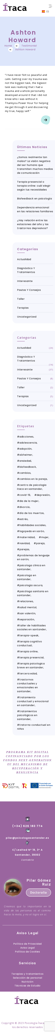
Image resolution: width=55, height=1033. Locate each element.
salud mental (28, 607)
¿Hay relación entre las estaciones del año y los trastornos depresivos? (33, 224)
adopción (25, 448)
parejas (24, 549)
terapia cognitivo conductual (29, 643)
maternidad (27, 537)
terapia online (28, 651)
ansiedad (25, 461)
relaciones (26, 601)
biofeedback (27, 467)
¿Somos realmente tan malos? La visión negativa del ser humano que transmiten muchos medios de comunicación (35, 165)
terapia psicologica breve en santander (31, 665)
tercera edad (28, 673)
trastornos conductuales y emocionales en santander (27, 685)
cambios (25, 473)
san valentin (27, 613)
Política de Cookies (27, 951)
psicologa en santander (26, 577)
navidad (24, 543)
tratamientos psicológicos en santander (27, 715)
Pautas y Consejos (29, 290)
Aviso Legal (27, 947)
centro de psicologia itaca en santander (31, 487)
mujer (45, 537)
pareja (40, 543)
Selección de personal (27, 978)
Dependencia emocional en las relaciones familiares (35, 209)
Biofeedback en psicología (34, 198)
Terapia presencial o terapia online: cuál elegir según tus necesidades (34, 185)
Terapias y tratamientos (27, 974)
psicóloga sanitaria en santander (32, 593)
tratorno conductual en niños (33, 727)
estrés (23, 519)
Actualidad (24, 259)
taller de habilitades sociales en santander (31, 627)
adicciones (26, 436)
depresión (43, 495)
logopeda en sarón (31, 531)
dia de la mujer (29, 501)
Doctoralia (38, 892)
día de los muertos (31, 513)
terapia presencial (31, 657)
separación (26, 619)
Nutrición (27, 981)
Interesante (25, 281)
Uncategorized (26, 316)
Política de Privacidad (27, 944)
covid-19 (24, 495)
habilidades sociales (32, 525)
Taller (21, 299)
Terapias (23, 308)
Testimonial (29, 45)
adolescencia (28, 442)
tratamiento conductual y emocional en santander (33, 701)
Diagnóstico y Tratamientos (26, 270)
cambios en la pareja (33, 479)
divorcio (24, 507)
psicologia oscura (30, 585)
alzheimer (25, 455)
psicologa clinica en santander (31, 567)
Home (8, 45)
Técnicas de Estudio (27, 985)
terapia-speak (28, 635)
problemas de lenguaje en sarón (33, 557)
